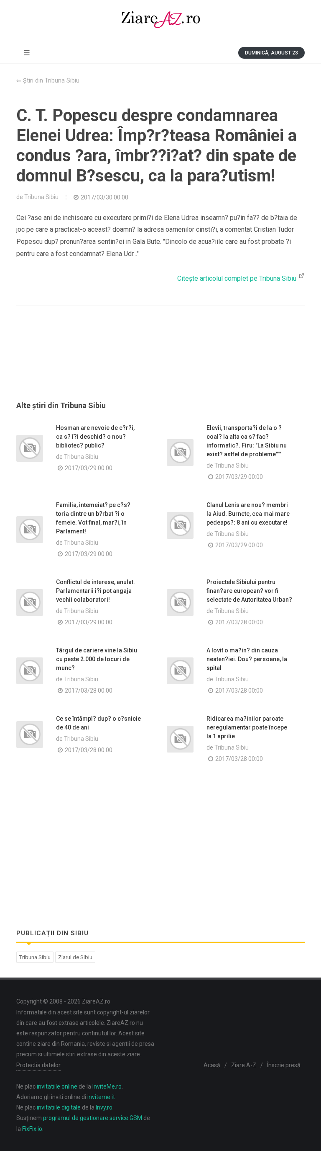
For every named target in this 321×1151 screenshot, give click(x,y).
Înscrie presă (284, 1065)
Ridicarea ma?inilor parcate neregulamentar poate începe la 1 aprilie (246, 727)
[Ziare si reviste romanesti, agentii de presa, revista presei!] (160, 21)
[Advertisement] (160, 363)
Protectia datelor (38, 1065)
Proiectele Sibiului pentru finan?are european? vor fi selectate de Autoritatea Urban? (249, 591)
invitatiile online (57, 1086)
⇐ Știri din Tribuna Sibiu (47, 80)
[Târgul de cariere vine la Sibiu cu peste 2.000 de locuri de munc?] (29, 670)
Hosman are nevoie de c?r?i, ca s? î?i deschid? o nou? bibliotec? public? (95, 436)
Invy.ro (104, 1107)
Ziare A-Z (243, 1065)
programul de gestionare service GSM (92, 1118)
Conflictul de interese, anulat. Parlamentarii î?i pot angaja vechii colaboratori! (95, 591)
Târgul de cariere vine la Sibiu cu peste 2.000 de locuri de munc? (96, 659)
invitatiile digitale (59, 1107)
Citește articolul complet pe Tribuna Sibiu (237, 278)
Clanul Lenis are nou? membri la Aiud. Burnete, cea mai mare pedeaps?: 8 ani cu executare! (248, 514)
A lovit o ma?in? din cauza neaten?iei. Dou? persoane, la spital (246, 659)
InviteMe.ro (107, 1086)
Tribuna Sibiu (41, 197)
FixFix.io (32, 1128)
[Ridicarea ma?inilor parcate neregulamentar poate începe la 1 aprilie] (180, 739)
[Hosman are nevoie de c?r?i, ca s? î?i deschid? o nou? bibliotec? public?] (29, 448)
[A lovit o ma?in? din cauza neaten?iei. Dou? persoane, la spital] (180, 670)
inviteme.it (101, 1097)
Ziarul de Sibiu (75, 957)
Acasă (212, 1065)
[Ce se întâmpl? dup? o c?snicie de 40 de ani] (29, 734)
